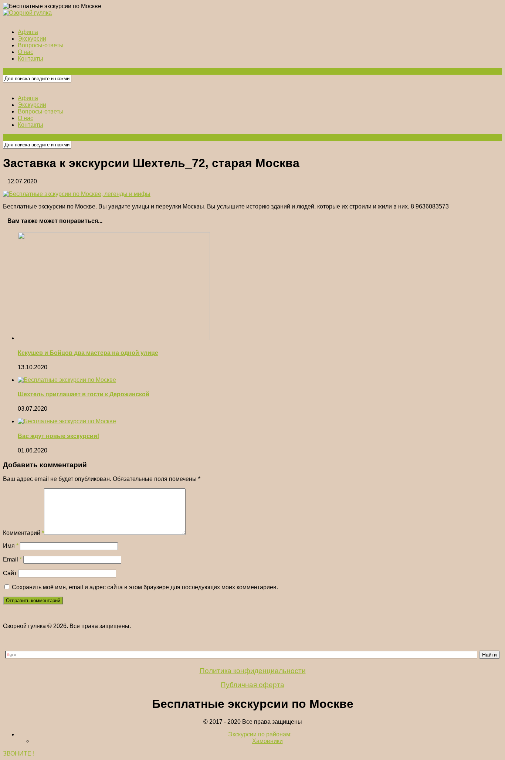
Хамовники (267, 741)
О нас (25, 52)
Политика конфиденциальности (253, 671)
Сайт (10, 573)
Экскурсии (32, 38)
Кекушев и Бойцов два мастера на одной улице (88, 353)
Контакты (30, 58)
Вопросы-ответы (41, 45)
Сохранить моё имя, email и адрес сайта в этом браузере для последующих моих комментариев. (145, 587)
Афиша (28, 32)
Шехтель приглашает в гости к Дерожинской (83, 394)
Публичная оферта (252, 685)
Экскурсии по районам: (260, 734)
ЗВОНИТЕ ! (18, 753)
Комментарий (23, 533)
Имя (10, 546)
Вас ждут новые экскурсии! (58, 436)
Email (12, 559)
